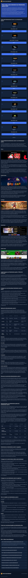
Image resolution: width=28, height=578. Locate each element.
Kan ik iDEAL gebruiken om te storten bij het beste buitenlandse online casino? (12, 555)
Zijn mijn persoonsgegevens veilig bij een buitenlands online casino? (10, 565)
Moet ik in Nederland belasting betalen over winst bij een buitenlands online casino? (12, 541)
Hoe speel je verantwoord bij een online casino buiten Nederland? (10, 567)
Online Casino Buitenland (24, 573)
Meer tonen (14, 137)
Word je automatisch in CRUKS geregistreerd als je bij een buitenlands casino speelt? (13, 547)
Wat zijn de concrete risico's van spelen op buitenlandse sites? (10, 562)
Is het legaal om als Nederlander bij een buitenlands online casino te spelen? (11, 557)
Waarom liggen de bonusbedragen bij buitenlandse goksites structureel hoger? (12, 552)
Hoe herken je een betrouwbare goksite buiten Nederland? (9, 550)
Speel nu (14, 31)
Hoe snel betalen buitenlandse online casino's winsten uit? (9, 560)
